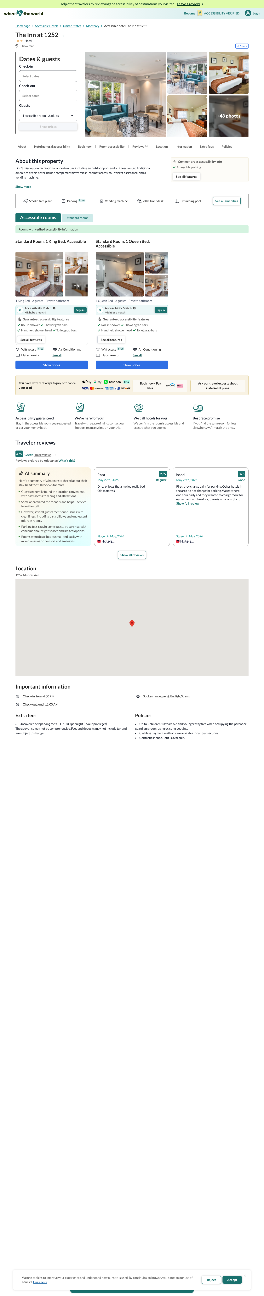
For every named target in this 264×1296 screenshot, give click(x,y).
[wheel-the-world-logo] (23, 13)
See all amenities (226, 201)
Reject (211, 1280)
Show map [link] (27, 46)
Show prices (48, 126)
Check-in (26, 66)
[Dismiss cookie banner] (245, 1275)
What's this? (67, 460)
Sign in (80, 310)
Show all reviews (132, 555)
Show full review (187, 503)
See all (57, 355)
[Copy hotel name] (62, 35)
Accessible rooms (38, 217)
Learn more (40, 1282)
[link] (22, 146)
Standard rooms (77, 217)
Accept (232, 1280)
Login (256, 13)
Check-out (27, 86)
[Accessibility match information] (54, 308)
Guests (24, 105)
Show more (23, 186)
